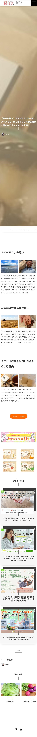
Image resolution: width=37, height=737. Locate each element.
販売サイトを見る (18, 416)
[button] (34, 3)
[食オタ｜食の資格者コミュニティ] (12, 3)
